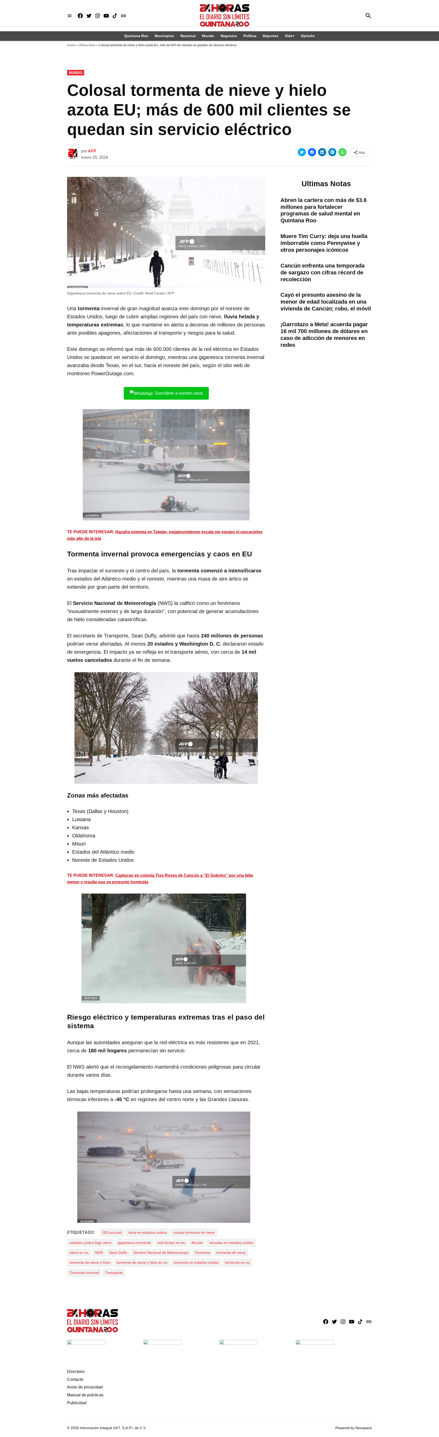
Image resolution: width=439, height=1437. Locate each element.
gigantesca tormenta (134, 1243)
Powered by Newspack (353, 1428)
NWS (99, 1253)
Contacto (75, 1379)
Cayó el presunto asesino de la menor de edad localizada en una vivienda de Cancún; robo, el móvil (325, 302)
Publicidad (76, 1403)
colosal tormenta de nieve (194, 1232)
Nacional (188, 36)
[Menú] (69, 15)
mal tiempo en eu (171, 1243)
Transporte (114, 1273)
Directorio (76, 1371)
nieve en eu (79, 1253)
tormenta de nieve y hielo (90, 1262)
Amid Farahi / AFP (159, 293)
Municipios (164, 36)
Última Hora (87, 45)
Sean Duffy (118, 1253)
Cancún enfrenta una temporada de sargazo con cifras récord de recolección (322, 272)
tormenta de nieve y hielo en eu (142, 1262)
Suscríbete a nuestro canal (179, 393)
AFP (92, 151)
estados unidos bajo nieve (91, 1243)
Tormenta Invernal (84, 1273)
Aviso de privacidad (85, 1387)
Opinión (308, 36)
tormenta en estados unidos (196, 1262)
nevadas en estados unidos (231, 1243)
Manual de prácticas (85, 1395)
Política (249, 36)
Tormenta (202, 1253)
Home (71, 45)
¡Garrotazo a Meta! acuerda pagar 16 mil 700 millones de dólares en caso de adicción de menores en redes (324, 334)
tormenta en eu (237, 1262)
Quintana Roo (136, 36)
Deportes (270, 36)
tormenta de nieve (231, 1253)
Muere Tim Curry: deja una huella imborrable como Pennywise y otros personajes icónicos (323, 243)
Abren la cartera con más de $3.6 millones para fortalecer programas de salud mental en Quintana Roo (323, 210)
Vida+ (289, 36)
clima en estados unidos (147, 1232)
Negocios (229, 36)
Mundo (208, 36)
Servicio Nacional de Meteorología (161, 1253)
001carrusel (112, 1232)
